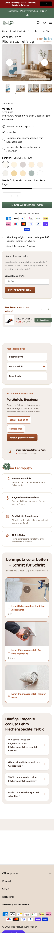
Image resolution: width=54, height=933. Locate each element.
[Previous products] (42, 309)
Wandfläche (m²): (15, 276)
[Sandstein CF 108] (31, 164)
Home (5, 31)
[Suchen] (38, 23)
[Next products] (48, 309)
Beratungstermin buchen (22, 437)
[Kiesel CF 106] (23, 164)
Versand (18, 115)
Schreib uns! (15, 428)
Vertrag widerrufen (15, 904)
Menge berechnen (19, 290)
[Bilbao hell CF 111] (5, 173)
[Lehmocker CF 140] (14, 173)
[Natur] (40, 173)
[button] (27, 589)
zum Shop (45, 4)
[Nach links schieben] (9, 62)
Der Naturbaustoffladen (24, 926)
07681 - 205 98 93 (18, 420)
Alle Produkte (19, 31)
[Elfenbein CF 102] (14, 164)
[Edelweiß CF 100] (5, 164)
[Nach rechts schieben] (44, 62)
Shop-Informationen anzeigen (21, 246)
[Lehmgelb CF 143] (23, 173)
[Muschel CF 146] (31, 173)
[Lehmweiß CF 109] (40, 164)
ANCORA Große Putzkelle (24, 319)
